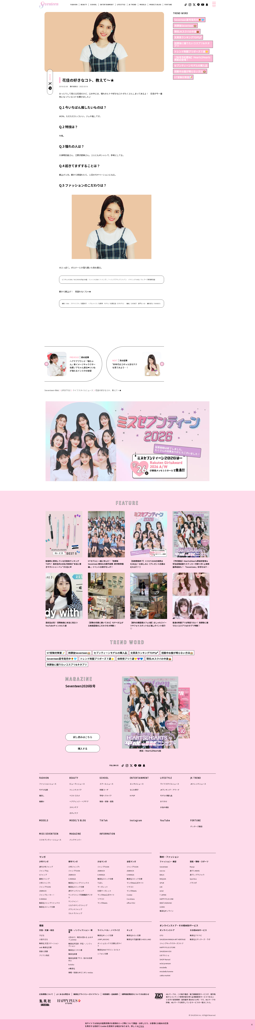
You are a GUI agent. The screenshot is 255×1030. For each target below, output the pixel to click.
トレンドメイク (75, 789)
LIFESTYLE (121, 4)
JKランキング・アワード (169, 789)
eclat (161, 891)
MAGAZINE (75, 833)
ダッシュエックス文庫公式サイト (109, 944)
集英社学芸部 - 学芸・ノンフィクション (80, 944)
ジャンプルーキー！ (47, 895)
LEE (161, 887)
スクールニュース (106, 784)
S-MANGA (43, 899)
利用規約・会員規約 (110, 994)
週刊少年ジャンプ (46, 866)
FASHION (73, 4)
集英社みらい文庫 (134, 935)
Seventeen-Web (51, 390)
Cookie (129, 895)
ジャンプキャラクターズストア (171, 943)
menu (214, 6)
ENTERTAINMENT (107, 4)
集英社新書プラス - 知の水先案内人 (80, 959)
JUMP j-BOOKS (103, 939)
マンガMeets (102, 903)
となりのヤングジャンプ (77, 905)
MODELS (143, 4)
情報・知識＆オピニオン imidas (80, 972)
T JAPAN (163, 895)
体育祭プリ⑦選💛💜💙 (130, 658)
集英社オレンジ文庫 (105, 935)
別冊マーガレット (104, 891)
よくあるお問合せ (63, 994)
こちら (141, 1026)
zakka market (165, 975)
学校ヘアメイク (106, 795)
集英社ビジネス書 (75, 950)
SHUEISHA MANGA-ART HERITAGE (173, 939)
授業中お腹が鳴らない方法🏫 (190, 71)
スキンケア (73, 807)
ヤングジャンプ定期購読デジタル (80, 896)
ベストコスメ (74, 795)
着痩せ (41, 801)
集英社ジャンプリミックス (49, 903)
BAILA (162, 874)
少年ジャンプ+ (44, 883)
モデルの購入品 (166, 795)
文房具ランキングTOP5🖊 (188, 37)
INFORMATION (107, 833)
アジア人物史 (44, 955)
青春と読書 (43, 951)
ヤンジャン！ (73, 901)
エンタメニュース (137, 784)
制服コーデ (104, 789)
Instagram (136, 820)
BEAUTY (84, 4)
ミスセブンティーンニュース (50, 839)
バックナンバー (75, 839)
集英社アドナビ (196, 935)
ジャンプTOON (45, 887)
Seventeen (164, 866)
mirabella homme (166, 971)
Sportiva (193, 879)
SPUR (162, 883)
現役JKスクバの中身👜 (186, 31)
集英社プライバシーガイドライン (86, 994)
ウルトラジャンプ (75, 913)
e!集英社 (71, 968)
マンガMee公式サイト (105, 895)
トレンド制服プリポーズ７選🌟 (191, 51)
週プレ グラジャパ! (197, 874)
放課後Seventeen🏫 (185, 25)
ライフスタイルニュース (83, 390)
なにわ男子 (134, 789)
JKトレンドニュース (198, 784)
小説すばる (43, 939)
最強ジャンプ (44, 879)
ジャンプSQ (43, 870)
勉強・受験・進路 (106, 801)
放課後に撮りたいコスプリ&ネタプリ (192, 44)
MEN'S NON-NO (166, 903)
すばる (41, 935)
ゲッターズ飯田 (196, 826)
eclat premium (165, 963)
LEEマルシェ (164, 955)
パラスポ (193, 883)
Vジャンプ (43, 874)
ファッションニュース (47, 784)
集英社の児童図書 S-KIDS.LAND (139, 939)
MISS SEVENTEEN (48, 833)
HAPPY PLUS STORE (167, 947)
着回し (41, 795)
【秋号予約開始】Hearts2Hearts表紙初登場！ (192, 58)
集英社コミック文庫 (47, 907)
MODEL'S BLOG (155, 4)
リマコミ (100, 899)
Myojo (192, 866)
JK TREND (132, 4)
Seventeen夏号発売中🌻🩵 (189, 19)
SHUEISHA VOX (165, 951)
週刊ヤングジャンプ (76, 891)
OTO (161, 935)
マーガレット (102, 887)
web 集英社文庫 (45, 947)
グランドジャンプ (75, 909)
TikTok (104, 820)
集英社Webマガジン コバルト (108, 949)
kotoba (71, 964)
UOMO (162, 907)
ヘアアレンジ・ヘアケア (78, 801)
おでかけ (163, 801)
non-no (162, 870)
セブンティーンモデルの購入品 (190, 65)
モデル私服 (43, 789)
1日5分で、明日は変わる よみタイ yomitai (80, 938)
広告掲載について (46, 994)
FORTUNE (168, 4)
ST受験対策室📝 (183, 77)
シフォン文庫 (102, 953)
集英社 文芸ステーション (49, 943)
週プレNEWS (195, 870)
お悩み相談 (164, 807)
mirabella (163, 967)
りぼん (100, 883)
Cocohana (131, 899)
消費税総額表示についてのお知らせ (135, 994)
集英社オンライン (166, 911)
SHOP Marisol (165, 959)
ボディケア (73, 813)
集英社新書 (72, 954)
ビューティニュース (77, 784)
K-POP (132, 795)
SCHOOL (93, 4)
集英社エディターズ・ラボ (200, 939)
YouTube (165, 820)
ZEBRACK (42, 891)
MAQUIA (163, 879)
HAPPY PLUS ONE (166, 899)
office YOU (131, 903)
